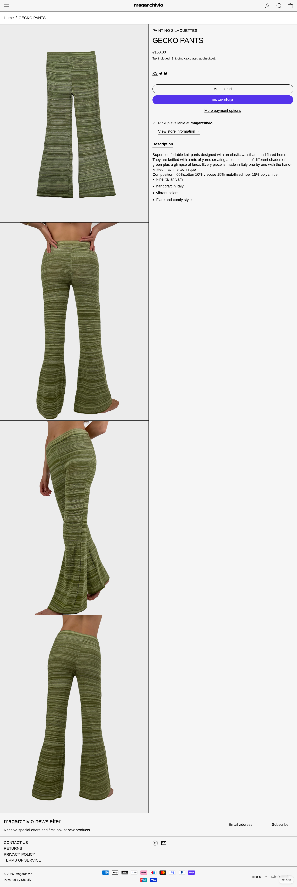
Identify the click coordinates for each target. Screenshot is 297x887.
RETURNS (13, 848)
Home (9, 18)
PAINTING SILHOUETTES (174, 30)
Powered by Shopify (17, 879)
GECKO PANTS (32, 18)
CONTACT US (16, 842)
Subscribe (280, 824)
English (257, 876)
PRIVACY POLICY (19, 854)
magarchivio (23, 874)
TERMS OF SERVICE (22, 860)
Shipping (177, 58)
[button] (279, 5)
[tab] (162, 145)
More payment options (222, 110)
